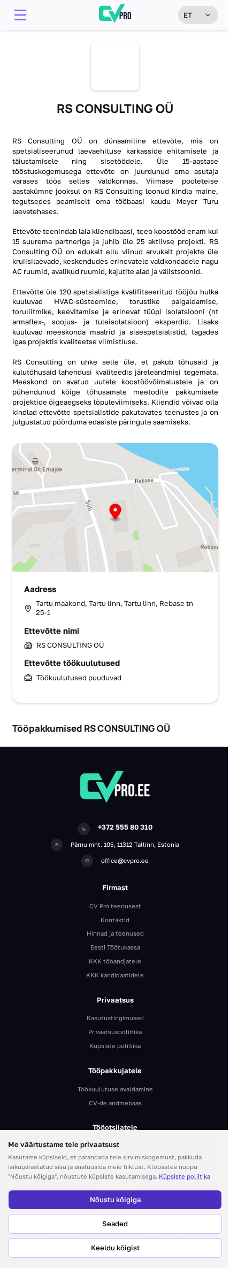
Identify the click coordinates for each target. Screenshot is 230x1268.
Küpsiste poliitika (184, 1176)
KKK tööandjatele (115, 961)
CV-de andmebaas (115, 1102)
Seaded (115, 1223)
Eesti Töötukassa (115, 947)
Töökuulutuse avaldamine (115, 1088)
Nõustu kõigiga (115, 1199)
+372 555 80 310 (125, 827)
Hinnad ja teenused (115, 933)
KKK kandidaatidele (115, 974)
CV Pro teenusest (115, 905)
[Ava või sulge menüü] (20, 15)
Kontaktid (115, 919)
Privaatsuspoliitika (115, 1031)
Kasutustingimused (115, 1017)
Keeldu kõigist (115, 1247)
